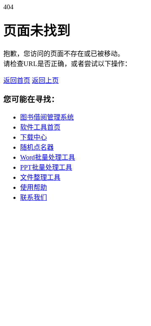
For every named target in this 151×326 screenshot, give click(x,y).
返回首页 (16, 80)
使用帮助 (33, 187)
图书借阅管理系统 (47, 117)
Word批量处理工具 (47, 157)
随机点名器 (37, 147)
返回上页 (45, 80)
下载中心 (33, 137)
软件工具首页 (40, 127)
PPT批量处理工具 (46, 167)
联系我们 (33, 197)
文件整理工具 (40, 177)
